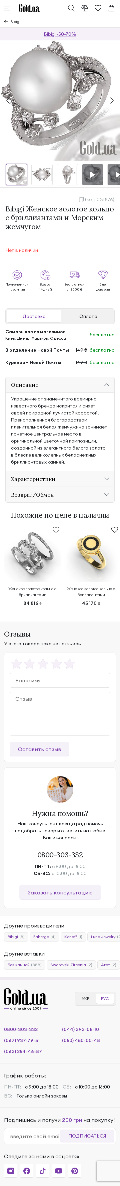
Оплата (88, 316)
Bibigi (15, 21)
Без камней (25, 964)
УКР (85, 998)
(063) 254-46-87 (23, 1051)
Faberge (44, 936)
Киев (10, 338)
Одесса (58, 338)
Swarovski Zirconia (71, 964)
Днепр (23, 338)
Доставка (34, 316)
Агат (108, 964)
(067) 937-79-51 (22, 1040)
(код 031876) (100, 199)
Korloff (73, 936)
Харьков (40, 338)
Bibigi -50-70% (60, 34)
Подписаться (87, 1136)
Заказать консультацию (60, 892)
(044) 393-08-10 (80, 1029)
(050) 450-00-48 (81, 1040)
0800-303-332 (60, 854)
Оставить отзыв (39, 749)
